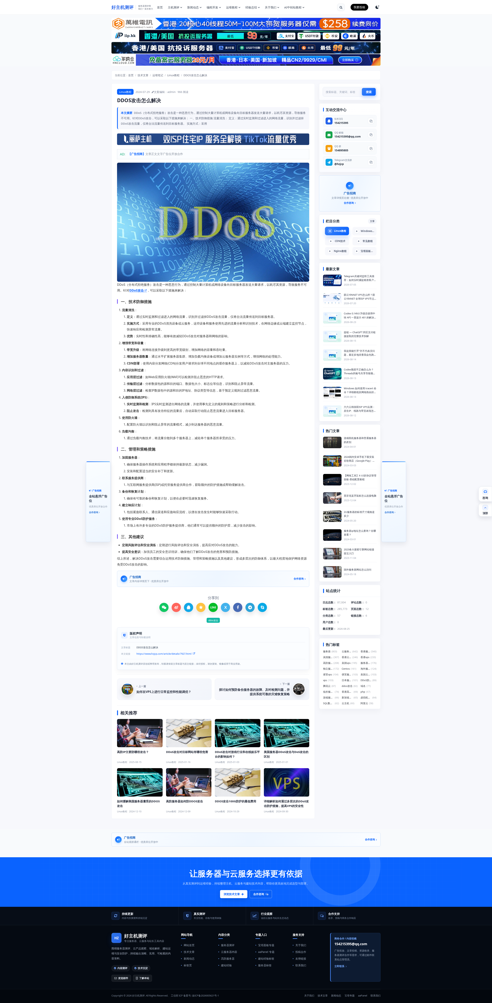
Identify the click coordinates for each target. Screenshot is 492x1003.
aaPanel (362, 995)
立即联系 (339, 966)
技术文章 (143, 75)
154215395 (341, 123)
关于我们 (270, 7)
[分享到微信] (164, 607)
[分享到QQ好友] (188, 607)
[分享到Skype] (262, 607)
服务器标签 (265, 965)
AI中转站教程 (293, 7)
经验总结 (251, 7)
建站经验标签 (266, 958)
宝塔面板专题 (266, 945)
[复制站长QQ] (371, 121)
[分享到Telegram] (250, 607)
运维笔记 (157, 75)
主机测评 (173, 7)
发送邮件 (123, 978)
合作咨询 (258, 894)
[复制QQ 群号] (371, 148)
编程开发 (212, 7)
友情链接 (300, 958)
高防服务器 (227, 958)
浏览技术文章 (232, 894)
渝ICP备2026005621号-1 (205, 995)
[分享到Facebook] (237, 607)
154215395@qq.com (347, 136)
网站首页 (189, 945)
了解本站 (144, 978)
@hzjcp (339, 164)
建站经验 (226, 965)
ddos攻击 (213, 620)
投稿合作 (300, 952)
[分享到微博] (176, 607)
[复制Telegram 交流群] (371, 162)
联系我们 (300, 965)
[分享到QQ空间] (200, 607)
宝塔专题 (350, 995)
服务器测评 (227, 945)
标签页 (188, 965)
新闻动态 (193, 7)
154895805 (341, 150)
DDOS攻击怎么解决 (195, 75)
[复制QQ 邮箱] (371, 135)
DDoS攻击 (136, 290)
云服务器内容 (229, 952)
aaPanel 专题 (266, 952)
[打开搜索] (341, 7)
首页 (160, 7)
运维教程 (232, 7)
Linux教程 (173, 75)
